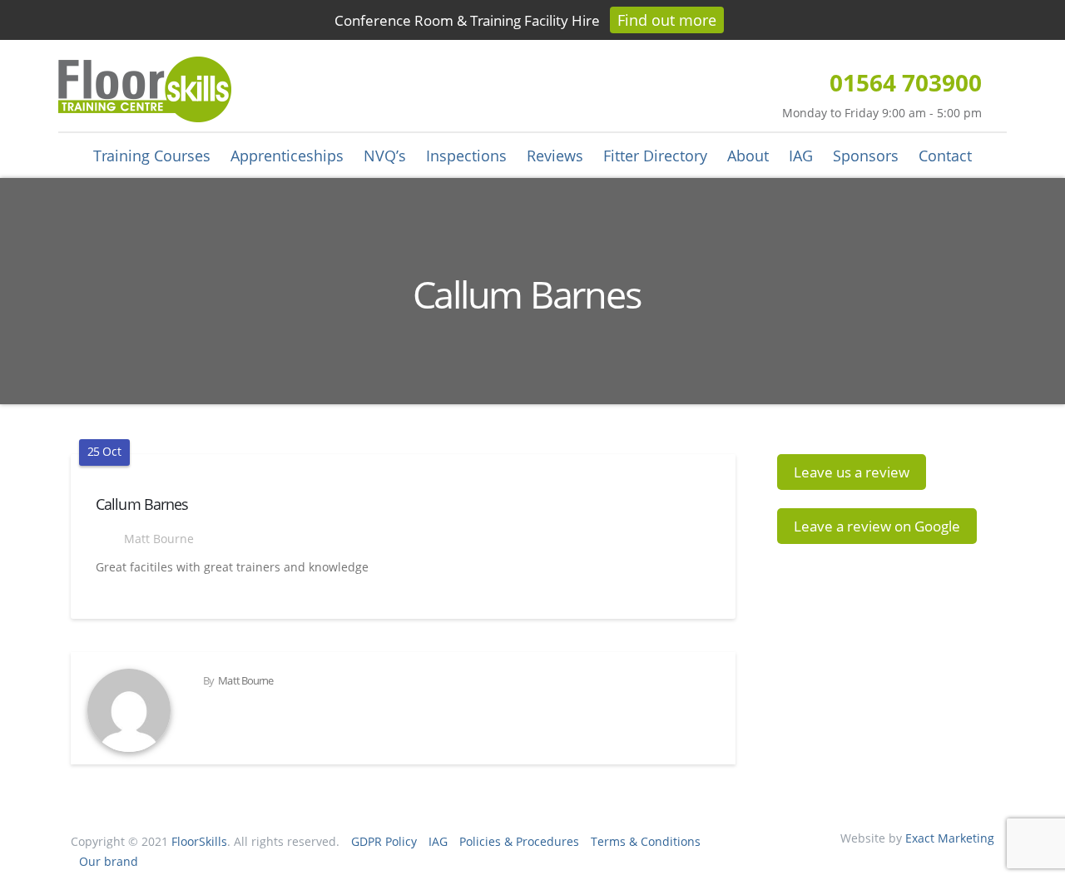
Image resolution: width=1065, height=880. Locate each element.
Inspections (466, 156)
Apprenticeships (287, 156)
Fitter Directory (655, 156)
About (748, 156)
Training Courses (152, 156)
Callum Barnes (142, 504)
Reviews (555, 156)
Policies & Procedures (519, 841)
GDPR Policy (384, 841)
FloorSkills (199, 841)
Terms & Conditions (646, 841)
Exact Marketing (949, 838)
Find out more (666, 20)
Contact (945, 156)
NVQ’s (385, 156)
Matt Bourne (157, 538)
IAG (801, 156)
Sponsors (866, 156)
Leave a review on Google (877, 526)
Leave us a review (851, 472)
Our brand (108, 861)
